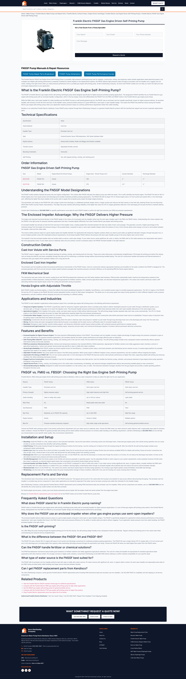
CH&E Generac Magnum (84, 3)
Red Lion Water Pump (136, 645)
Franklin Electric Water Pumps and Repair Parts (51, 13)
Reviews (120, 3)
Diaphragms (63, 3)
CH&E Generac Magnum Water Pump (141, 642)
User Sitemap (103, 648)
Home (45, 3)
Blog (100, 642)
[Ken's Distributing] (24, 3)
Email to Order (94, 616)
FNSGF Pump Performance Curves (100, 74)
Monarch (72, 3)
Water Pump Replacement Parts (139, 632)
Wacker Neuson (105, 3)
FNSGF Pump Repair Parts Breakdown (38, 74)
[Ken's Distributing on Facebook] (22, 670)
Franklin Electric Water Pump (138, 638)
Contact (132, 3)
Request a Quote (158, 3)
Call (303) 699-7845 (80, 616)
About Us (101, 635)
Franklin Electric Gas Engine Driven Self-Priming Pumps (123, 13)
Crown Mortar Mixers (136, 648)
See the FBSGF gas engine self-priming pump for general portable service (46, 588)
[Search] (162, 9)
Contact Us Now (107, 616)
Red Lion (114, 3)
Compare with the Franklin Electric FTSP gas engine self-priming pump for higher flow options (53, 590)
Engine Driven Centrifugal (96, 13)
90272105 (26, 179)
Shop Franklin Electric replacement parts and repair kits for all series (45, 592)
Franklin (96, 3)
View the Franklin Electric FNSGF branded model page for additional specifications (49, 583)
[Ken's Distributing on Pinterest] (29, 670)
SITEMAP (102, 645)
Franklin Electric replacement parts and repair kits (44, 494)
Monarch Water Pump (136, 635)
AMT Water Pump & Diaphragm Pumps (141, 651)
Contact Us (102, 638)
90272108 (26, 184)
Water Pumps (53, 3)
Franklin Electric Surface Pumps (77, 13)
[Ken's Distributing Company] (24, 630)
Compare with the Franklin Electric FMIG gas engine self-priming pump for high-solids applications (54, 586)
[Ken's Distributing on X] (26, 670)
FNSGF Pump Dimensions (69, 74)
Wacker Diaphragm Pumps (138, 654)
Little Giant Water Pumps (137, 658)
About (126, 3)
